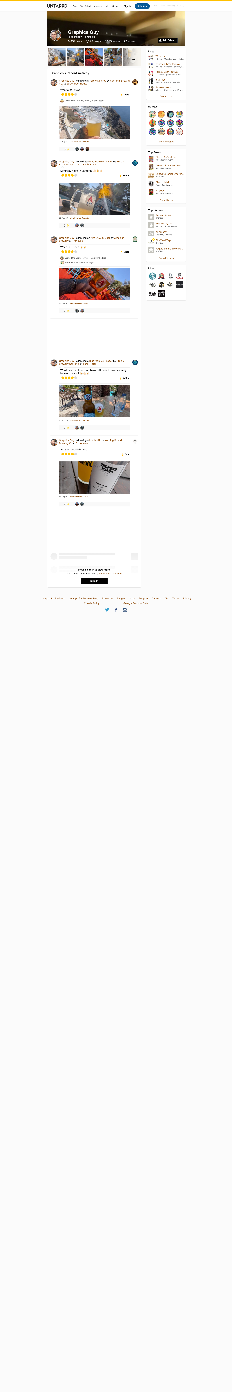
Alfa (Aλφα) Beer (100, 237)
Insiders (98, 6)
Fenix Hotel (89, 164)
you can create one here (109, 573)
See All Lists (166, 96)
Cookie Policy (91, 603)
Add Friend (169, 40)
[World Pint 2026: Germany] (170, 123)
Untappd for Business (53, 598)
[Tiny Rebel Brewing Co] (179, 276)
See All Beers (166, 200)
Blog (75, 6)
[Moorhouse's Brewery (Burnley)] (179, 285)
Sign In (127, 6)
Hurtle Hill (94, 440)
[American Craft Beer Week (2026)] (179, 132)
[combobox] (169, 5)
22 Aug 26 (63, 218)
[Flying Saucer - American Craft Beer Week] (170, 132)
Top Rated (85, 6)
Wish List (160, 56)
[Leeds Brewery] (152, 293)
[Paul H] (87, 149)
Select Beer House (77, 83)
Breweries (107, 598)
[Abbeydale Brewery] (170, 276)
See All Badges (166, 141)
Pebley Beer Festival (166, 71)
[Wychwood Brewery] (152, 285)
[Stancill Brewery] (170, 285)
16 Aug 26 (63, 497)
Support (143, 598)
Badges (121, 598)
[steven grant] (82, 149)
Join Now (142, 6)
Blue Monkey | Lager (101, 161)
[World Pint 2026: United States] (179, 123)
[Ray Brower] (77, 149)
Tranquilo (77, 240)
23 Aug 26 (63, 142)
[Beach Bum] (152, 114)
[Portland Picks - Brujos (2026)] (161, 132)
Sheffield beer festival (167, 64)
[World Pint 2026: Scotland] (161, 123)
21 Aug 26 (63, 303)
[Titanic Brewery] (161, 285)
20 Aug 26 (63, 420)
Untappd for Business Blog (83, 598)
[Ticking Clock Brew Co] (152, 276)
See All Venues (166, 258)
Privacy (187, 598)
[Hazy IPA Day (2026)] (161, 114)
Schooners (82, 443)
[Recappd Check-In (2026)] (179, 114)
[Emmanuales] (161, 276)
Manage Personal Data (135, 603)
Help (107, 6)
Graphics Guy (66, 80)
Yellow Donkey (97, 80)
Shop (115, 6)
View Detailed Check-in (79, 142)
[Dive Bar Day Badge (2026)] (152, 123)
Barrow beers (163, 87)
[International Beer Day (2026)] (170, 114)
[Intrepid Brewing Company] (161, 293)
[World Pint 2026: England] (152, 132)
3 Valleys (160, 79)
